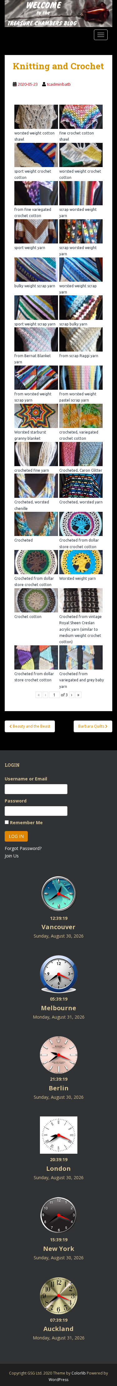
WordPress (58, 1379)
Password (16, 801)
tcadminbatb (59, 84)
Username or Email (26, 779)
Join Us (12, 856)
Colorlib (78, 1373)
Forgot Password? (23, 848)
